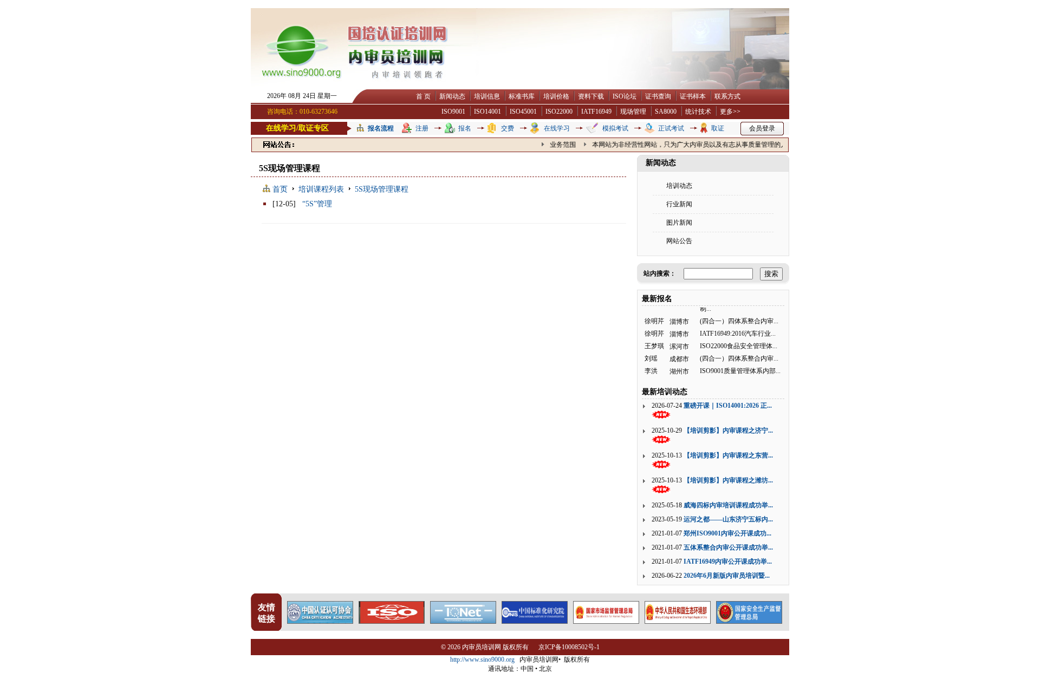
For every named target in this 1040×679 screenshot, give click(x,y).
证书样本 (693, 96)
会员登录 (762, 128)
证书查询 (658, 96)
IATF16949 (596, 111)
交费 (507, 128)
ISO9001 (453, 111)
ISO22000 (559, 111)
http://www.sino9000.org (482, 659)
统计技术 (698, 111)
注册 (421, 128)
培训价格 (556, 96)
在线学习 (557, 128)
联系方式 (727, 96)
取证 (717, 128)
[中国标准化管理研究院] (534, 621)
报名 (464, 128)
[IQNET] (463, 621)
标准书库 (522, 96)
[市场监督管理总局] (606, 621)
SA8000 (666, 111)
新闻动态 (452, 96)
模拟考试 (615, 128)
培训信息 (487, 96)
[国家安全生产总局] (749, 621)
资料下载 (591, 96)
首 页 (423, 96)
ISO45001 (523, 111)
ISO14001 (487, 111)
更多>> (730, 111)
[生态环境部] (677, 621)
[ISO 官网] (391, 621)
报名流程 (381, 128)
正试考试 (671, 128)
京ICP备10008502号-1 (569, 647)
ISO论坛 (624, 96)
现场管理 (633, 111)
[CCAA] (320, 621)
